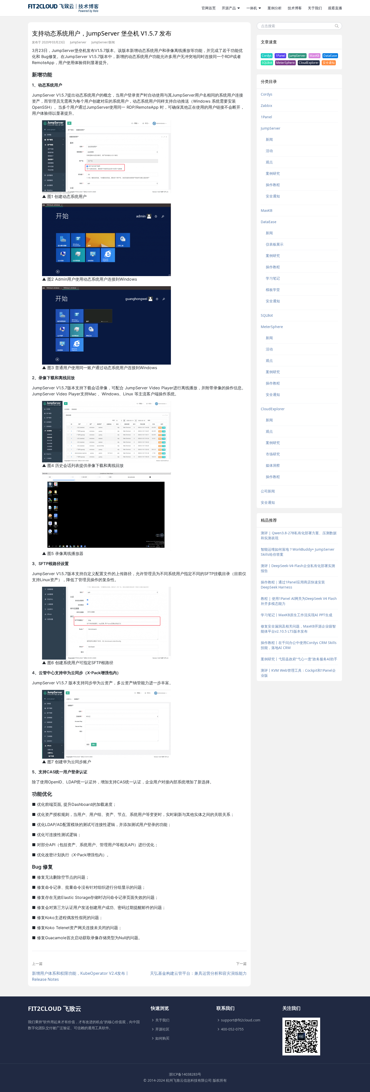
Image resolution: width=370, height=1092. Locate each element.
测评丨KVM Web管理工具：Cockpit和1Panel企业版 (298, 673)
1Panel (280, 55)
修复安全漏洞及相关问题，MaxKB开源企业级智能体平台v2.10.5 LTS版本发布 (298, 629)
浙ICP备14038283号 (185, 1074)
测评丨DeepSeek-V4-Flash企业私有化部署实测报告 (298, 568)
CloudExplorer (309, 63)
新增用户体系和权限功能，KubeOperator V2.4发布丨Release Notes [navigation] (80, 976)
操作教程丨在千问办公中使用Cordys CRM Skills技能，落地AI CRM (299, 645)
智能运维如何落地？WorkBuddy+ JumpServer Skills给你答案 (298, 552)
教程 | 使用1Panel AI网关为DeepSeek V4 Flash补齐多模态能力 (299, 601)
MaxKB (314, 55)
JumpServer (78, 42)
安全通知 (329, 63)
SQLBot (267, 63)
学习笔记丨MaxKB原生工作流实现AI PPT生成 (296, 614)
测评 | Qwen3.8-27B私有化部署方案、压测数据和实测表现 (299, 535)
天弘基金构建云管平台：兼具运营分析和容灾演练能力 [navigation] (198, 973)
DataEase (330, 55)
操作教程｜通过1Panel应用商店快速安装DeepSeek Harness (293, 584)
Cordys (267, 55)
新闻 (112, 42)
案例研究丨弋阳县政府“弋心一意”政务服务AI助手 (299, 659)
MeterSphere (285, 63)
